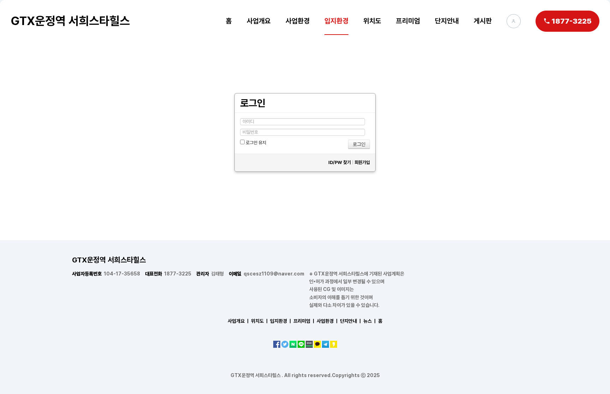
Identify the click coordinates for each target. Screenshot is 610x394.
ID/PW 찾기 (339, 162)
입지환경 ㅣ (281, 321)
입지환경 (336, 21)
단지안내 (447, 21)
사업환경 (298, 21)
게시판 (483, 21)
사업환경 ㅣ (328, 321)
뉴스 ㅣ (370, 321)
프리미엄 (408, 21)
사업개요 (259, 21)
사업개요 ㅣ (239, 321)
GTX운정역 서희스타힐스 (70, 21)
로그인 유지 (255, 143)
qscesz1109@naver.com (266, 274)
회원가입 (362, 162)
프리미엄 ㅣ (304, 321)
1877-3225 (168, 274)
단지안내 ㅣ (351, 321)
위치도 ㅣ (260, 321)
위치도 (372, 21)
